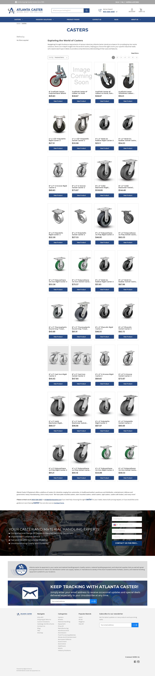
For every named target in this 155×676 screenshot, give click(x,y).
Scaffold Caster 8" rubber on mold (80, 92)
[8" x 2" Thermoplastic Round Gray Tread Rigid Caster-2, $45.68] (58, 311)
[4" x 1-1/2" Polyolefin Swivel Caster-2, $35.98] (81, 123)
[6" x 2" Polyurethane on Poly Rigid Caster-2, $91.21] (58, 452)
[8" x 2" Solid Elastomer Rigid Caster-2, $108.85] (104, 170)
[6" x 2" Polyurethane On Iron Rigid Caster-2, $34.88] (104, 452)
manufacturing (63, 628)
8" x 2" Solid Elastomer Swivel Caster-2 (126, 186)
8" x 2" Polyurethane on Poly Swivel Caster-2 (128, 233)
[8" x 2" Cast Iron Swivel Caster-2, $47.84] (81, 358)
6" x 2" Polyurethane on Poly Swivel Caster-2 (81, 469)
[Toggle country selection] (115, 525)
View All (81, 624)
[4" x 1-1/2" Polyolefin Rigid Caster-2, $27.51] (58, 123)
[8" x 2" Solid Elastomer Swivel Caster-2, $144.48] (127, 170)
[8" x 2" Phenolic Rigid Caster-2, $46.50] (104, 311)
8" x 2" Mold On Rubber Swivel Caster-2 (128, 281)
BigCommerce (28, 668)
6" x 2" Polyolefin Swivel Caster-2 (126, 422)
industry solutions (44, 19)
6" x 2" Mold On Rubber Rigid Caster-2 (104, 139)
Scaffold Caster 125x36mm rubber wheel (126, 92)
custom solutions (43, 622)
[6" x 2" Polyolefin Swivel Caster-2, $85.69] (127, 405)
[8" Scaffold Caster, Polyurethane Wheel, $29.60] (58, 76)
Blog (117, 2)
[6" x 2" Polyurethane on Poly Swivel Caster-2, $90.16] (81, 452)
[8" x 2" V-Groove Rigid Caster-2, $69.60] (58, 170)
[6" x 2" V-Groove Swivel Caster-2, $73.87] (127, 358)
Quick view (66, 67)
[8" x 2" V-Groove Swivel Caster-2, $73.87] (81, 170)
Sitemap (40, 633)
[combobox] (70, 10)
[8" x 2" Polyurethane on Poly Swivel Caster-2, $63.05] (127, 217)
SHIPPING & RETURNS (132, 2)
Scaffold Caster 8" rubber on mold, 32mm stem (104, 92)
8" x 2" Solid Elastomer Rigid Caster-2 (101, 186)
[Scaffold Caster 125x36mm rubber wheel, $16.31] (127, 76)
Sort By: (51, 57)
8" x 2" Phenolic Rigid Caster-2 (104, 328)
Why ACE (40, 617)
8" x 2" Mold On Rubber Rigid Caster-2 (104, 281)
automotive (62, 644)
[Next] (136, 57)
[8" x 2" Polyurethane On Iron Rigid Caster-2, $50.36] (58, 264)
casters (17, 19)
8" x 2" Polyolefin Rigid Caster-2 (56, 233)
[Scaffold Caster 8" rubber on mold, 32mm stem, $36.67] (104, 76)
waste (60, 648)
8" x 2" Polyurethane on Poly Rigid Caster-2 (104, 233)
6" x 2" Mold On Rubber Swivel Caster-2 (128, 139)
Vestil (80, 617)
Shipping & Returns (44, 619)
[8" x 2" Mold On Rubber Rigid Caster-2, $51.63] (104, 264)
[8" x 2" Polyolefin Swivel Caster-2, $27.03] (81, 217)
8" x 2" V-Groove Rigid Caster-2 (58, 186)
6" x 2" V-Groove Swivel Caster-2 (125, 375)
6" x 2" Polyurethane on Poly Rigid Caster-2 (58, 469)
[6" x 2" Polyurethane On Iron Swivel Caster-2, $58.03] (127, 452)
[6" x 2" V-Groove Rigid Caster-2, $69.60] (104, 358)
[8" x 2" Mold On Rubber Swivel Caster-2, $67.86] (127, 264)
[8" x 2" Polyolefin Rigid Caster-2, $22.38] (58, 217)
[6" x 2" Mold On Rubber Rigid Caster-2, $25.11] (104, 123)
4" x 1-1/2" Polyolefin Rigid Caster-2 (57, 139)
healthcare (62, 646)
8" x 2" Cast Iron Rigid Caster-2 (58, 375)
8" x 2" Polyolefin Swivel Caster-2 (79, 233)
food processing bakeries (67, 635)
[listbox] (61, 57)
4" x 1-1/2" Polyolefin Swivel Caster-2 (80, 139)
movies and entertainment (67, 637)
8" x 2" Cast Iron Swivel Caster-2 (78, 375)
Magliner (82, 622)
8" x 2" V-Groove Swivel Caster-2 (79, 186)
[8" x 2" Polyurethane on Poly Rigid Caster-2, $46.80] (104, 217)
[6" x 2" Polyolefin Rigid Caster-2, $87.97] (104, 405)
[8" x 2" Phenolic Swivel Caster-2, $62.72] (127, 311)
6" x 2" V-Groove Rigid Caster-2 (104, 375)
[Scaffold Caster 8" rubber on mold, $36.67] (81, 76)
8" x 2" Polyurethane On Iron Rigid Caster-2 (58, 281)
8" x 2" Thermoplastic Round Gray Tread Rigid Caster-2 (58, 328)
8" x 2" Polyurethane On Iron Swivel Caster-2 (81, 281)
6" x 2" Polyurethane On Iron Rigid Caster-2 (104, 469)
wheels (60, 619)
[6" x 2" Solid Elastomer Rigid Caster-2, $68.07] (58, 405)
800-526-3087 (109, 12)
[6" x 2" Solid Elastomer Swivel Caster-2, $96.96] (81, 405)
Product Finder (73, 19)
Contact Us (96, 19)
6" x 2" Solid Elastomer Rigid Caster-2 (55, 422)
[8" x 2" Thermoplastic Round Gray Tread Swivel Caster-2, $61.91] (81, 311)
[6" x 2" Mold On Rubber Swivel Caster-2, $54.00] (127, 123)
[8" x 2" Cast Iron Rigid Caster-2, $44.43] (58, 358)
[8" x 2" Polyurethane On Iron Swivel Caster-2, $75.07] (81, 264)
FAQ (122, 2)
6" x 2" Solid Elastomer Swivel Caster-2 (79, 422)
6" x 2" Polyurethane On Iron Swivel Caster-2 (128, 469)
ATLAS (81, 619)
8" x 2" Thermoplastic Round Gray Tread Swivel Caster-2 (81, 328)
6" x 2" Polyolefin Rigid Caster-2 (102, 422)
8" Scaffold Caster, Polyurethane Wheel (57, 92)
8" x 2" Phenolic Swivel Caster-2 (125, 328)
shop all (61, 626)
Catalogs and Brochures (45, 624)
